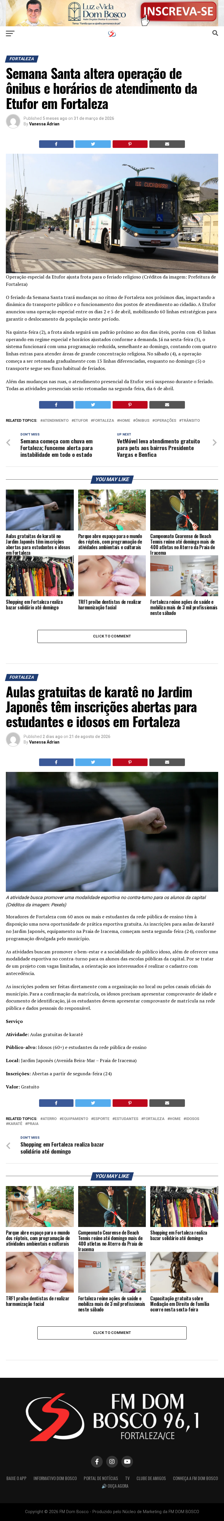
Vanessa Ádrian (44, 124)
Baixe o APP (16, 1478)
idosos (192, 1119)
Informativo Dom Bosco (55, 1478)
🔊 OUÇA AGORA (115, 1486)
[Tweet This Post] (93, 144)
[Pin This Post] (130, 144)
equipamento (75, 1119)
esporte (101, 1119)
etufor (81, 421)
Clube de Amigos (151, 1478)
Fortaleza (103, 421)
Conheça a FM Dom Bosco (195, 1478)
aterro (50, 1119)
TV (127, 1478)
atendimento (56, 421)
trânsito (190, 421)
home (124, 421)
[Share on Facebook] (56, 144)
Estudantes (126, 1119)
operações (165, 421)
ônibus (142, 421)
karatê (15, 1124)
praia (32, 1124)
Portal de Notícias (101, 1478)
